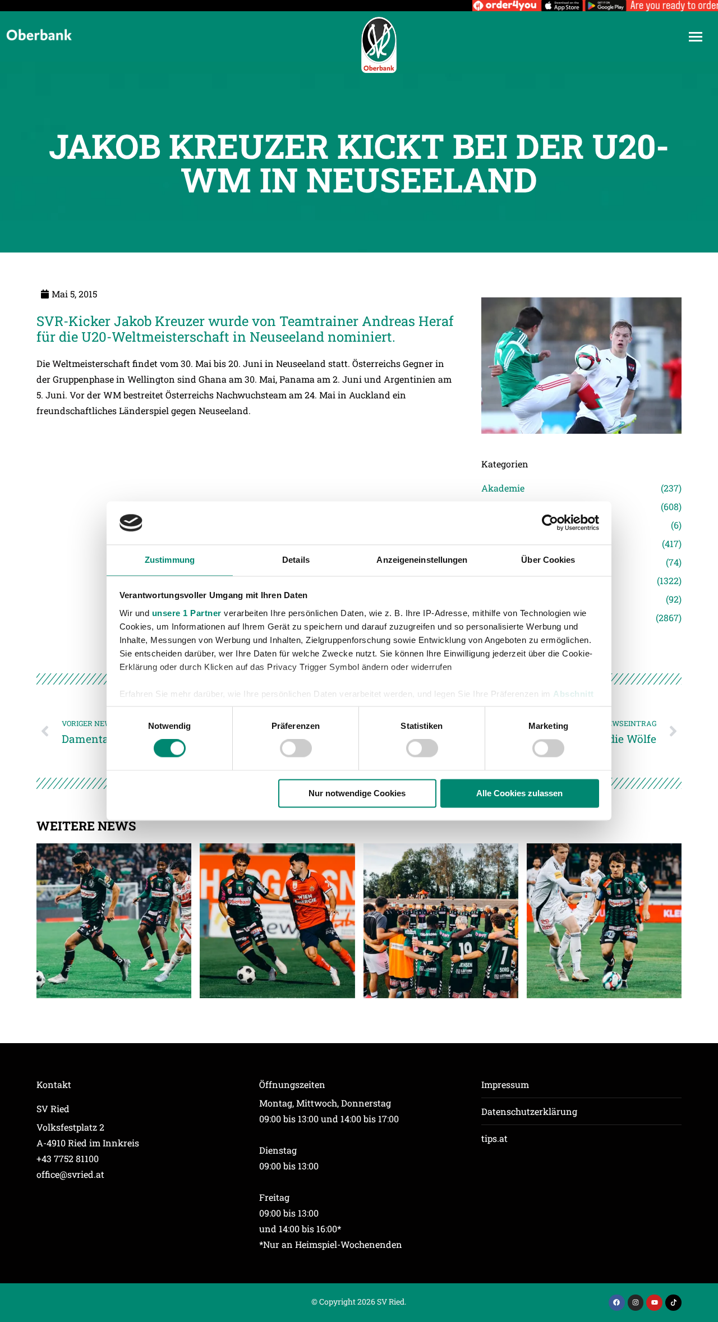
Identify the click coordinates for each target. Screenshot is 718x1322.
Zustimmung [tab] (170, 559)
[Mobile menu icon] (695, 37)
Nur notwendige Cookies (357, 793)
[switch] (296, 749)
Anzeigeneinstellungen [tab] (421, 559)
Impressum (505, 1084)
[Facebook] (617, 1303)
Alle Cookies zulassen (519, 793)
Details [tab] (296, 559)
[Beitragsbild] (113, 920)
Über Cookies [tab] (548, 559)
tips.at (494, 1138)
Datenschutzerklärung (529, 1111)
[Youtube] (654, 1303)
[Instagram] (636, 1303)
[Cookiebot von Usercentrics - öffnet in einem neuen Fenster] (550, 523)
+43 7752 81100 (67, 1158)
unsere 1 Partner (187, 613)
